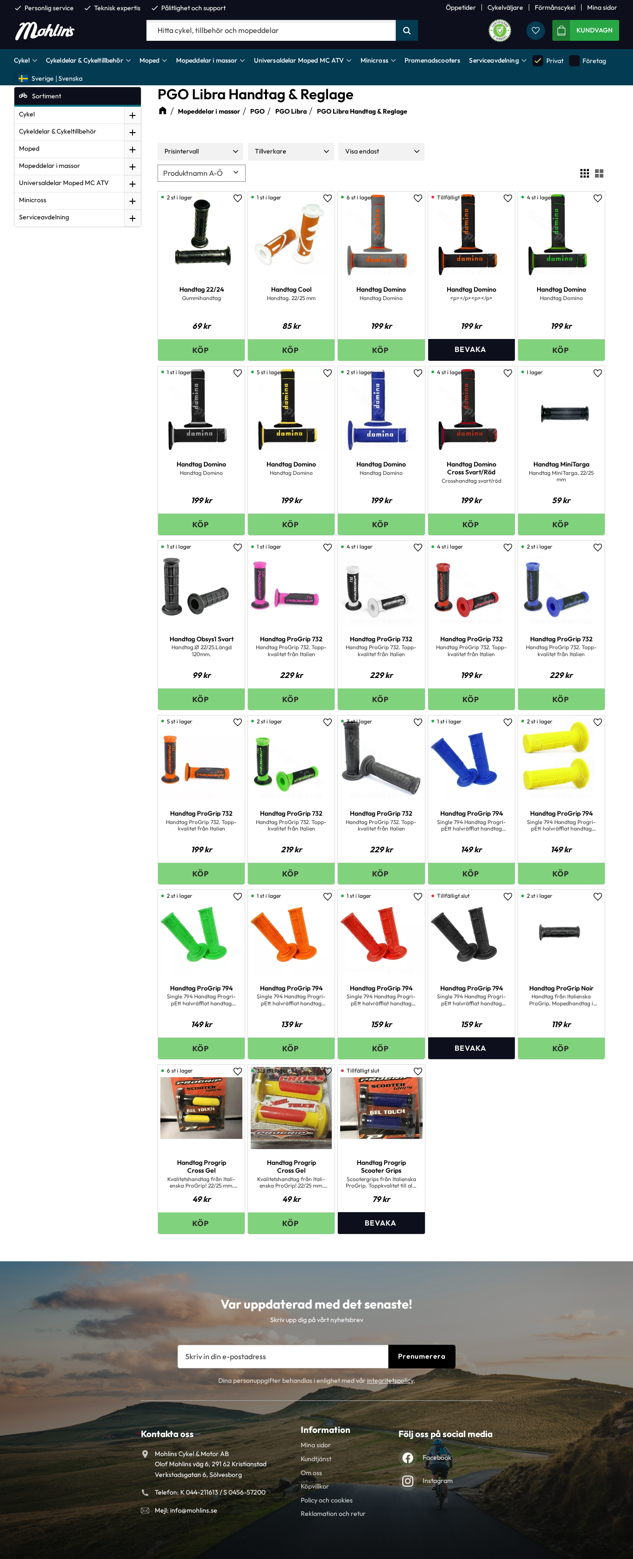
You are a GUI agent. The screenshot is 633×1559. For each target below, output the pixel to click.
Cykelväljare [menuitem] (505, 7)
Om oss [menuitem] (311, 1473)
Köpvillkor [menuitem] (315, 1486)
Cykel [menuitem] (22, 60)
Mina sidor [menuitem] (602, 7)
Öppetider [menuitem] (461, 7)
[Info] (471, 350)
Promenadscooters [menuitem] (432, 60)
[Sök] (407, 30)
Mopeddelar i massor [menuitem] (207, 60)
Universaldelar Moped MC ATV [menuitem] (299, 60)
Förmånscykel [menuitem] (555, 7)
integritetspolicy (390, 1380)
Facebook (437, 1457)
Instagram (438, 1480)
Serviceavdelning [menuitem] (494, 60)
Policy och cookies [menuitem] (327, 1500)
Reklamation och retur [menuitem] (333, 1513)
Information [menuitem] (325, 1429)
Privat (548, 60)
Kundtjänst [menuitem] (316, 1459)
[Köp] (201, 350)
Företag (588, 60)
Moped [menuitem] (149, 60)
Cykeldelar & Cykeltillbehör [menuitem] (84, 60)
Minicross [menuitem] (374, 60)
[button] (535, 30)
